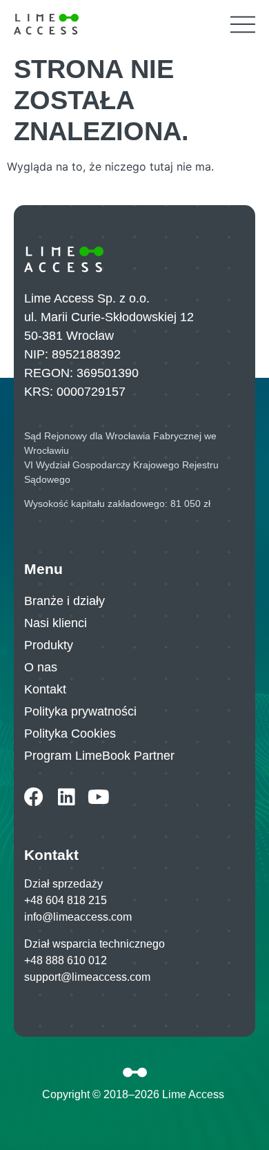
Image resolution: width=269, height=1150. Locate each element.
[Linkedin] (66, 797)
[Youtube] (98, 797)
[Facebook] (33, 797)
